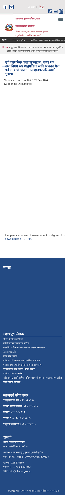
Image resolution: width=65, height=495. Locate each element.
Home (5, 47)
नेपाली (41, 6)
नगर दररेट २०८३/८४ (15, 40)
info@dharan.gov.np (20, 471)
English (31, 6)
